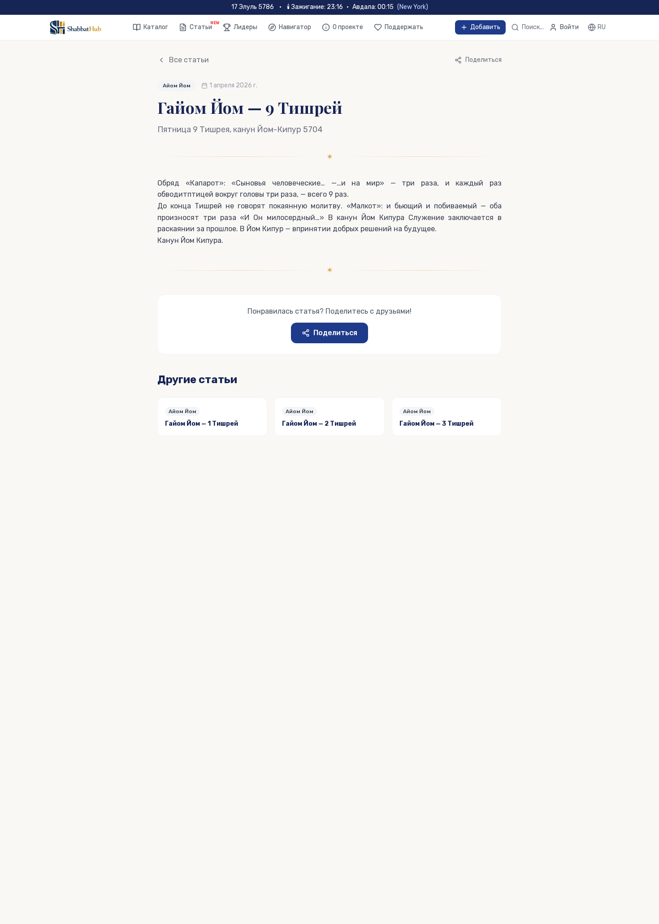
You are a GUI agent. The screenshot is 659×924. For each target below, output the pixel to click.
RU (602, 27)
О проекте (348, 27)
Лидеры (245, 27)
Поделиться (335, 332)
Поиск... (533, 27)
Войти (569, 27)
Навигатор (295, 27)
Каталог (155, 27)
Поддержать (404, 27)
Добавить (485, 27)
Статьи (201, 27)
